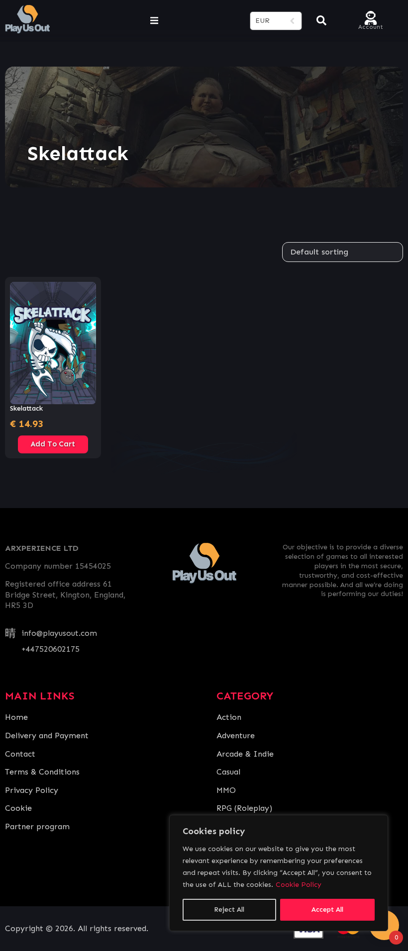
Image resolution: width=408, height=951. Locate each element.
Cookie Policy (298, 884)
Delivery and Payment (47, 735)
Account (370, 26)
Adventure (235, 735)
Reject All (229, 909)
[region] (278, 873)
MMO (226, 790)
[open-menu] (154, 21)
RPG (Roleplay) (244, 808)
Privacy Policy (31, 790)
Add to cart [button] (53, 443)
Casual (228, 772)
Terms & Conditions (42, 772)
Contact (20, 754)
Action (228, 717)
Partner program (37, 826)
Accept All (327, 909)
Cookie (18, 808)
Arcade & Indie (245, 754)
